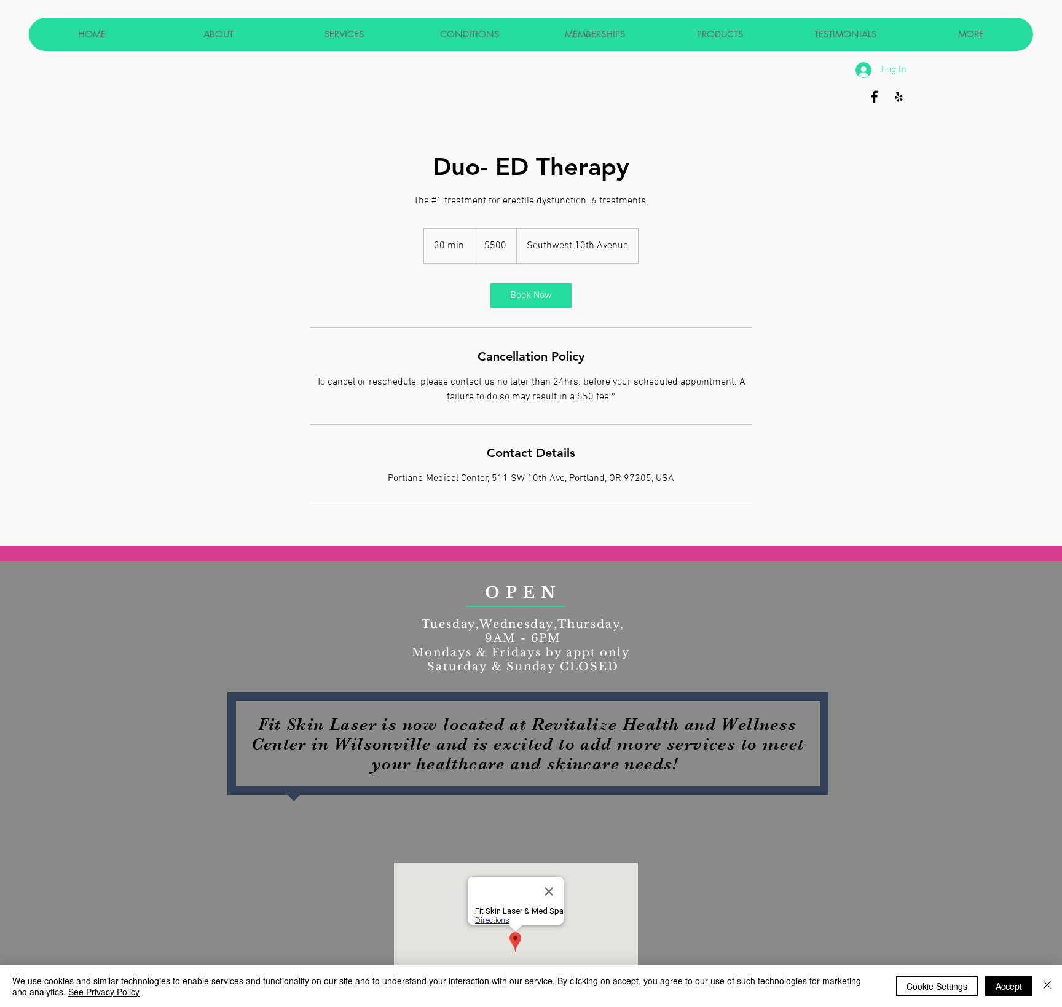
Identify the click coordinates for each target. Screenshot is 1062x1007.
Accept (1009, 986)
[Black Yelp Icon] (899, 96)
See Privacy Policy (104, 991)
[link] (531, 295)
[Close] (1047, 986)
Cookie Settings (937, 986)
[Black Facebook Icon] (874, 96)
